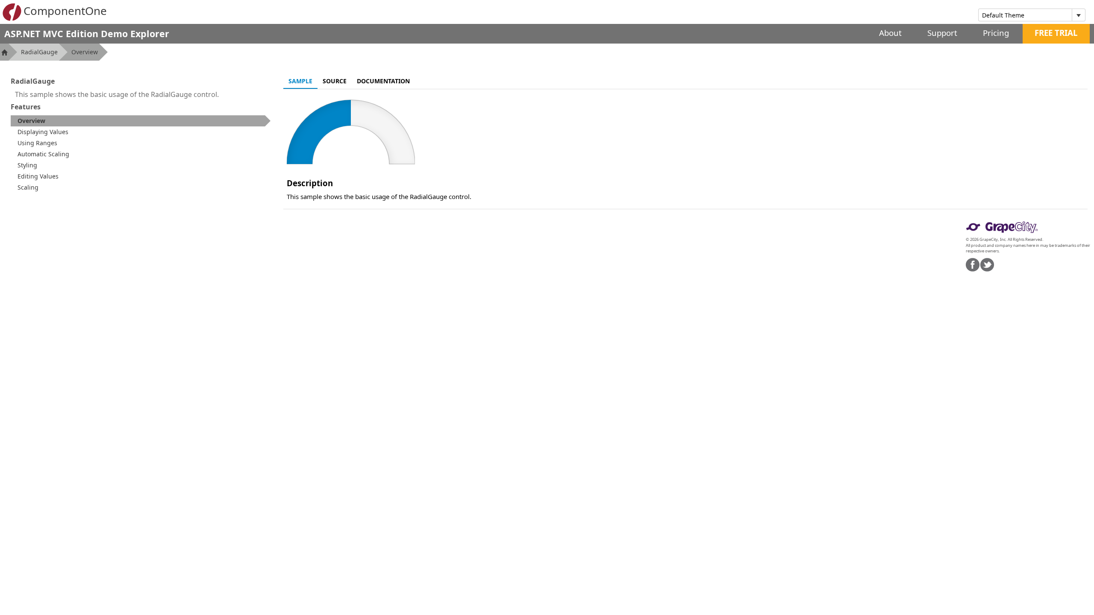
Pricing (996, 32)
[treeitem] (141, 120)
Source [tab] (335, 81)
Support (942, 32)
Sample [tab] (300, 81)
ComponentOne (65, 10)
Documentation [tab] (383, 81)
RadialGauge (39, 52)
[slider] (351, 132)
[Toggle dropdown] (1078, 15)
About (890, 32)
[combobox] (1025, 15)
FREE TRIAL (1056, 32)
